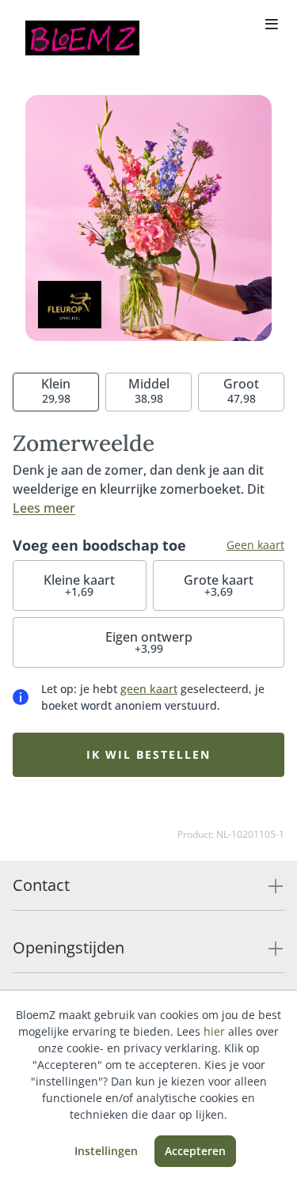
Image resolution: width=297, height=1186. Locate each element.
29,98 (55, 390)
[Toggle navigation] (271, 25)
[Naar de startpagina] (82, 38)
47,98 (241, 390)
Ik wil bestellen (148, 754)
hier (214, 1031)
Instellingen (106, 1150)
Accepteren (195, 1150)
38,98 (148, 390)
